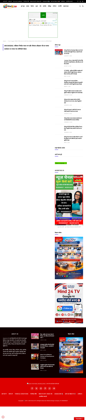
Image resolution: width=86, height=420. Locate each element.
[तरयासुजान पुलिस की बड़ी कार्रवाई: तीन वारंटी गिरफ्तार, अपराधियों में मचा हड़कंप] (35, 346)
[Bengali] (57, 159)
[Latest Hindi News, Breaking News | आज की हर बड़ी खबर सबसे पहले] (10, 6)
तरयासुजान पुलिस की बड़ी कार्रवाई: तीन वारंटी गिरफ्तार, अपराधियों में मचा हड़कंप (47, 346)
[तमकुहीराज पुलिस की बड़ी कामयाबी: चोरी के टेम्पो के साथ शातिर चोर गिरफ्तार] (35, 367)
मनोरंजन (54, 6)
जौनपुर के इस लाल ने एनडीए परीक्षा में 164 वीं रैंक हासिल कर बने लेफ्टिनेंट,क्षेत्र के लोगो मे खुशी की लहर (73, 138)
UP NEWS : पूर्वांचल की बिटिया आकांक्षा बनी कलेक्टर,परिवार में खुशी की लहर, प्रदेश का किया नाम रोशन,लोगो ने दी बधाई (73, 72)
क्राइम (27, 6)
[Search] (82, 6)
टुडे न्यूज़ (23, 6)
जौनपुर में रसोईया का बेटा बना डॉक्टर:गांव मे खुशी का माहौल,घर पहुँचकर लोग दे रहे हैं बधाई (73, 91)
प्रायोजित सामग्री (43, 396)
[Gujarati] (65, 159)
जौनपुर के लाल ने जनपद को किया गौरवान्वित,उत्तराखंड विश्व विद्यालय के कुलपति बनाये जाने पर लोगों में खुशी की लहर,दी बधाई (73, 82)
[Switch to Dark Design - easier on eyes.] (80, 6)
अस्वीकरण (80, 394)
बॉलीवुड (49, 6)
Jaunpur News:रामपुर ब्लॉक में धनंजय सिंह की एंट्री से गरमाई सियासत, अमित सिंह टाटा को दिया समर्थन (73, 62)
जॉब (40, 6)
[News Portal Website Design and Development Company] (35, 356)
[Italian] (67, 159)
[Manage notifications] (3, 417)
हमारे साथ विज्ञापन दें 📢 (70, 394)
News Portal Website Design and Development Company (47, 356)
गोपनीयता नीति (33, 394)
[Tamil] (55, 161)
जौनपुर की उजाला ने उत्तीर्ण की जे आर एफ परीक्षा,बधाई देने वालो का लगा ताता (72, 110)
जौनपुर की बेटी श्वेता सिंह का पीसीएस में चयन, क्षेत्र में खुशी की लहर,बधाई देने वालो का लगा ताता (73, 128)
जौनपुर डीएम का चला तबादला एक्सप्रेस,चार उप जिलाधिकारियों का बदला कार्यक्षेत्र (73, 118)
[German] (64, 159)
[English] (60, 159)
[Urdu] (59, 161)
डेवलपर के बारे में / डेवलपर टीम (45, 394)
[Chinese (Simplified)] (59, 159)
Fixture (36, 15)
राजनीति (60, 6)
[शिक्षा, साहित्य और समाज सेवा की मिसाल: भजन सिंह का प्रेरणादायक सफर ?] (35, 336)
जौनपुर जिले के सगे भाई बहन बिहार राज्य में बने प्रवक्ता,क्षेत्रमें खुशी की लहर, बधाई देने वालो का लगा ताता (73, 51)
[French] (62, 159)
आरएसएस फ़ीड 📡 (59, 394)
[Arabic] (55, 159)
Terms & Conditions (21, 394)
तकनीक (44, 6)
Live (43, 15)
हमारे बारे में (4, 394)
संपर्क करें (11, 394)
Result (50, 15)
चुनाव (37, 6)
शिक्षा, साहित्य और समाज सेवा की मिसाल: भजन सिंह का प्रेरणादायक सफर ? (47, 336)
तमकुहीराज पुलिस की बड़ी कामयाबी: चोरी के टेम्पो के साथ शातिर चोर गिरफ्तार (47, 366)
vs (43, 20)
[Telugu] (57, 161)
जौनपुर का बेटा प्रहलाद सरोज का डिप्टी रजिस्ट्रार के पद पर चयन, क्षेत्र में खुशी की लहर (72, 101)
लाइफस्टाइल (66, 6)
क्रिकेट (32, 6)
